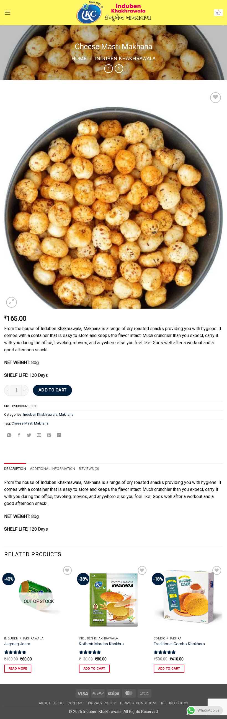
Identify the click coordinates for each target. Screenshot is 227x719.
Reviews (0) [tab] (89, 469)
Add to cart (52, 390)
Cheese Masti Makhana (30, 423)
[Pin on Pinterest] (49, 435)
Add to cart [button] (94, 668)
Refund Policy (174, 703)
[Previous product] (119, 68)
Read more (18, 668)
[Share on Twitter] (29, 435)
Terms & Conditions (139, 703)
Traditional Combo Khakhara (179, 644)
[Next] (222, 623)
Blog (59, 703)
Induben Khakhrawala (125, 58)
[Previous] (4, 623)
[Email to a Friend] (39, 435)
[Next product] (108, 68)
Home (79, 58)
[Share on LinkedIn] (59, 435)
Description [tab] (15, 469)
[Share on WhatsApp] (9, 435)
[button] (7, 12)
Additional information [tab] (52, 469)
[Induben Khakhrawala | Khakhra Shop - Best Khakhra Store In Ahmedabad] (113, 12)
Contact (76, 703)
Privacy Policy (102, 703)
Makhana (66, 414)
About (45, 703)
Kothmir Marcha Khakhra (101, 644)
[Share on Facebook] (19, 435)
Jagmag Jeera (17, 644)
